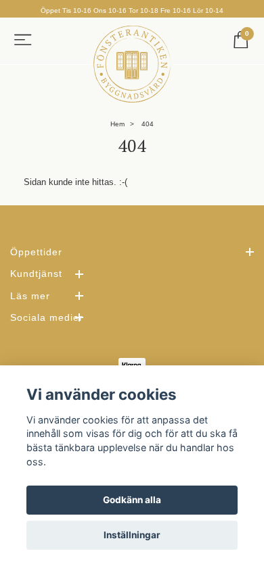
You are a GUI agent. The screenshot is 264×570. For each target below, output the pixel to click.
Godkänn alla (132, 499)
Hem (117, 124)
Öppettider (36, 252)
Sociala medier (46, 317)
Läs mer (30, 295)
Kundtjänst (36, 273)
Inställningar (132, 534)
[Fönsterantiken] (132, 64)
